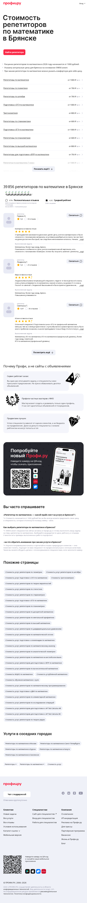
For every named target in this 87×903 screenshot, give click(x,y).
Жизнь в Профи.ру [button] (70, 839)
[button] (75, 215)
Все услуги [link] (8, 818)
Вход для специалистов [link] (43, 818)
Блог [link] (63, 843)
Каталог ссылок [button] (10, 830)
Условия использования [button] (15, 826)
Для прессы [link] (66, 826)
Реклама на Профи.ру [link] (71, 822)
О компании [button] (67, 814)
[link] (14, 52)
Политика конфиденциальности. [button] (28, 894)
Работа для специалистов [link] (44, 822)
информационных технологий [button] (16, 889)
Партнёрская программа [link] (73, 830)
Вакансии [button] (66, 835)
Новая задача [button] (9, 814)
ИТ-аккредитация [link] (69, 818)
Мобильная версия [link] (12, 835)
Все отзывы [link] (8, 822)
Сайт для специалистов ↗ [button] (44, 814)
